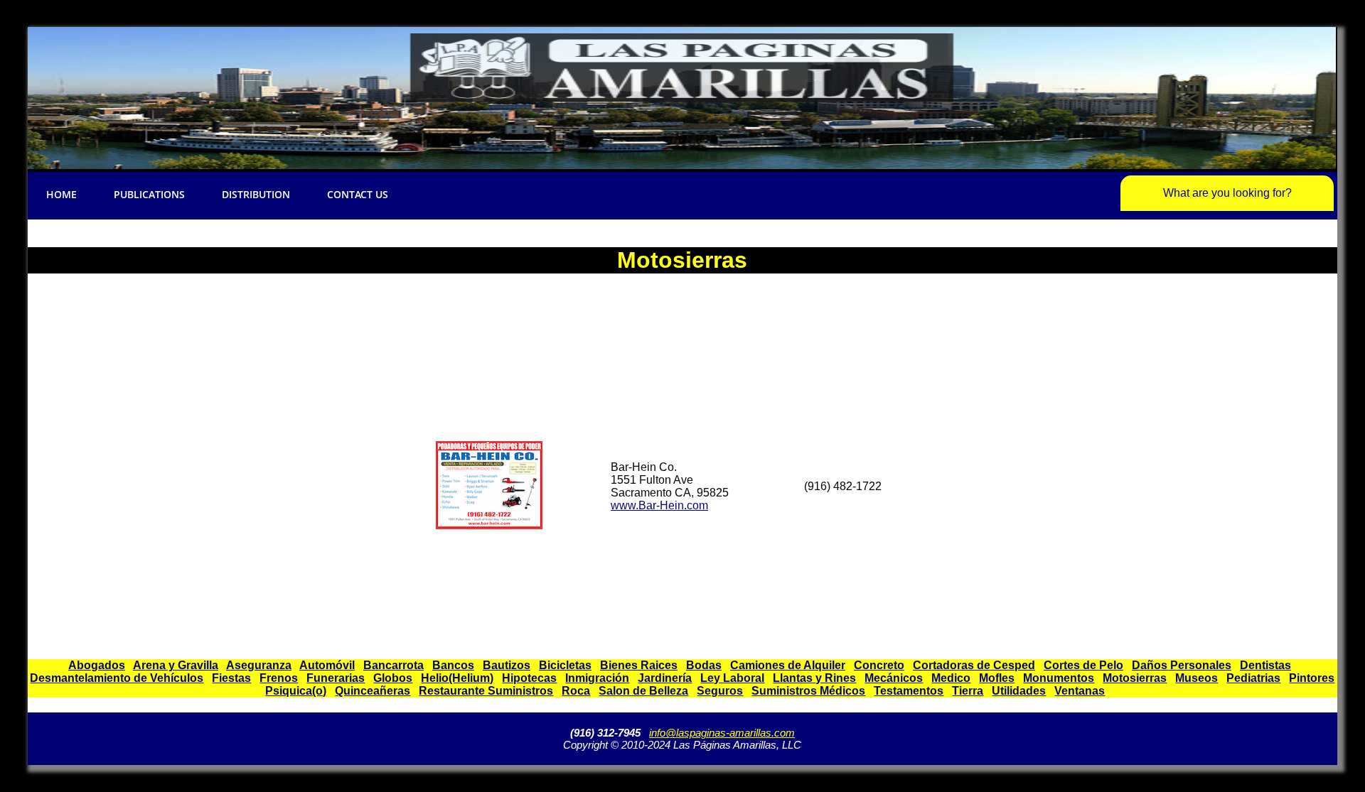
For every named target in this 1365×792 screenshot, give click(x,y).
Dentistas (1265, 665)
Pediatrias (1253, 678)
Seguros (720, 691)
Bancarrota (393, 665)
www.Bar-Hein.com (659, 505)
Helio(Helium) (457, 678)
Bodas (704, 665)
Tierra (967, 691)
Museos (1196, 678)
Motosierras (1135, 678)
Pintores (1311, 678)
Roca (576, 691)
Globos (392, 678)
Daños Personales (1181, 665)
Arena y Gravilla (175, 665)
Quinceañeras (372, 691)
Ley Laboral (732, 678)
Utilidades (1019, 691)
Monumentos (1058, 678)
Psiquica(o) (295, 691)
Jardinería (665, 678)
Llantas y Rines (814, 678)
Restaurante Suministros (486, 691)
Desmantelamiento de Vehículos (116, 678)
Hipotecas (529, 678)
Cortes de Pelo (1083, 665)
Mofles (997, 678)
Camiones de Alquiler (787, 665)
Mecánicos (893, 678)
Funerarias (335, 678)
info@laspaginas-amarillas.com (722, 733)
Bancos (453, 665)
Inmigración (597, 678)
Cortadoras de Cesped (974, 665)
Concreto (879, 665)
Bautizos (506, 665)
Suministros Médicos (808, 691)
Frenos (278, 678)
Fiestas (231, 678)
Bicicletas (565, 665)
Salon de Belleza (643, 691)
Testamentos (908, 691)
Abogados (96, 665)
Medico (950, 678)
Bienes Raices (639, 665)
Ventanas (1079, 691)
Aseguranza (258, 665)
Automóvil (327, 665)
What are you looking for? (1227, 193)
